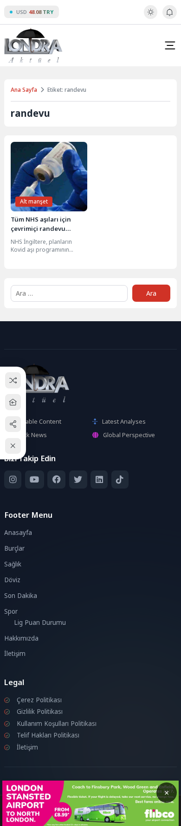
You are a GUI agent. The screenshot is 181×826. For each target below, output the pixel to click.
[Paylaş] (13, 424)
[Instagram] (12, 479)
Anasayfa (18, 532)
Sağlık (12, 564)
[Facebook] (56, 479)
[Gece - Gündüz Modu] (150, 17)
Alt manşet (34, 201)
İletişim (15, 653)
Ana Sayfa (24, 90)
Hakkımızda (21, 638)
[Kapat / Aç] (13, 446)
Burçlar (14, 548)
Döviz (12, 580)
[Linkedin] (99, 479)
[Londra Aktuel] (33, 45)
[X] (78, 479)
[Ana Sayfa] (13, 402)
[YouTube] (34, 479)
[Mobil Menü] (170, 45)
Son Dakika (20, 595)
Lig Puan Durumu (40, 622)
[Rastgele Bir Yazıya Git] (13, 380)
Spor (11, 611)
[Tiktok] (120, 479)
